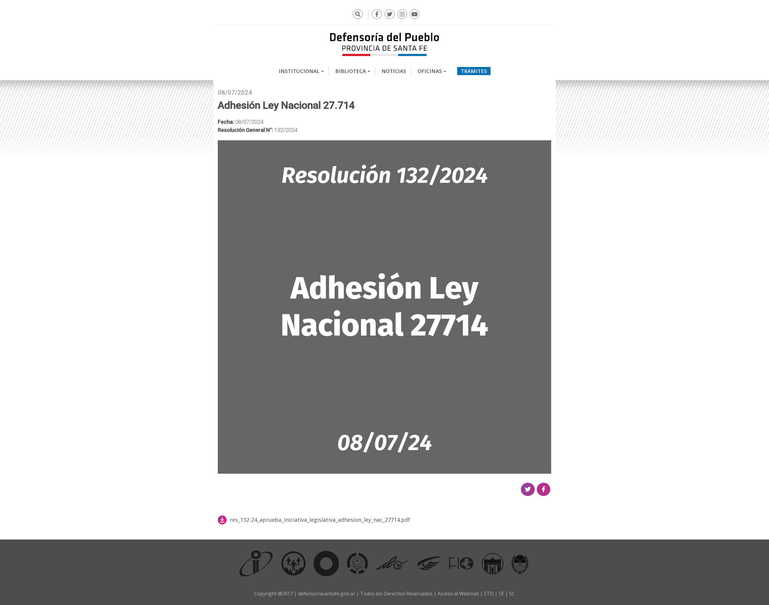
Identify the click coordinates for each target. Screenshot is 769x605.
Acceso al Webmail (458, 593)
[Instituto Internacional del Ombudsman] (256, 563)
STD (489, 593)
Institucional (300, 71)
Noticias (393, 71)
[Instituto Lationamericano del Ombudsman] (392, 563)
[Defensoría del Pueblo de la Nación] (293, 563)
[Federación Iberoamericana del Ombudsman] (461, 563)
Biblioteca (351, 71)
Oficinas (430, 71)
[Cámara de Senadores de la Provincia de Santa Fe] (520, 563)
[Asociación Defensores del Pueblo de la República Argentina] (429, 563)
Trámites (474, 71)
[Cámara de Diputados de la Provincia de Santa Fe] (493, 563)
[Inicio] (384, 44)
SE (501, 593)
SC (512, 593)
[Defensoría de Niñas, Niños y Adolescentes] (357, 563)
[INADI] (326, 563)
